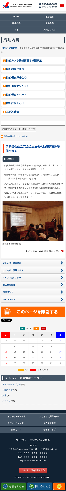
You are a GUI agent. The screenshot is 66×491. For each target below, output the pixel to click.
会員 (16, 30)
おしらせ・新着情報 (16, 416)
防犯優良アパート (16, 94)
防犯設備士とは (15, 103)
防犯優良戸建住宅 (16, 77)
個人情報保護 (49, 423)
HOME (16, 17)
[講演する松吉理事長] (33, 221)
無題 (4, 395)
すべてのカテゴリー (11, 384)
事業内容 (16, 23)
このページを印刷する (33, 470)
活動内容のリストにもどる (16, 136)
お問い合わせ (49, 30)
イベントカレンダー (16, 423)
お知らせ (6, 401)
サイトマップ (49, 429)
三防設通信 (12, 111)
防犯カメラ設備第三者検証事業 (24, 60)
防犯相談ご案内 (15, 68)
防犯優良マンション (17, 86)
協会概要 (50, 17)
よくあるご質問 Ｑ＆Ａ (49, 416)
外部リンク (16, 429)
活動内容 (50, 23)
